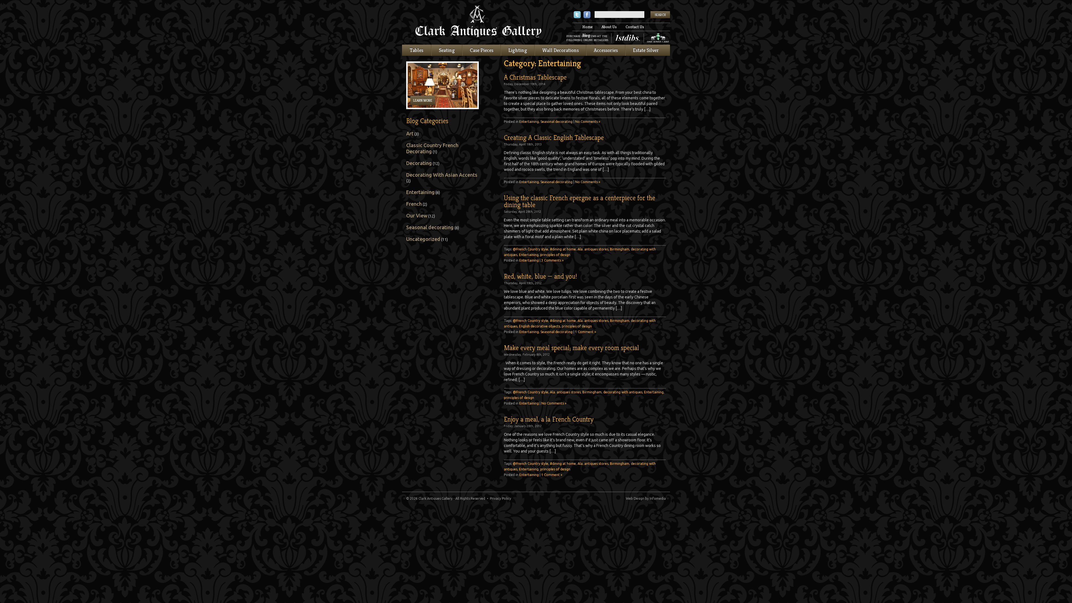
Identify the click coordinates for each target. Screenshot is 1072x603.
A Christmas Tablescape (535, 77)
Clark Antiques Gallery (479, 22)
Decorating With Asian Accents (441, 175)
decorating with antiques (622, 392)
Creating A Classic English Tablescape (554, 137)
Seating (447, 50)
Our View (416, 215)
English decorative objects (539, 326)
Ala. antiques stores (593, 249)
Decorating (419, 163)
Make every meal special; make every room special (571, 348)
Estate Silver (646, 50)
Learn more (422, 100)
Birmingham (619, 249)
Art (409, 133)
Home (587, 26)
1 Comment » (585, 332)
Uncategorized (423, 239)
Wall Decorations (560, 50)
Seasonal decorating (556, 121)
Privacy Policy (500, 498)
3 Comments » (552, 260)
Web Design (635, 498)
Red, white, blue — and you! (540, 276)
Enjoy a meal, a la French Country (549, 419)
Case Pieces (481, 50)
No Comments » (587, 121)
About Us (609, 26)
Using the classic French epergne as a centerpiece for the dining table (579, 201)
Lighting (517, 50)
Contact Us (635, 26)
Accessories (606, 50)
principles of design (555, 255)
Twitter (577, 15)
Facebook (587, 15)
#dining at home (563, 249)
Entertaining (529, 121)
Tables (416, 50)
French (414, 204)
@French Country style (530, 249)
